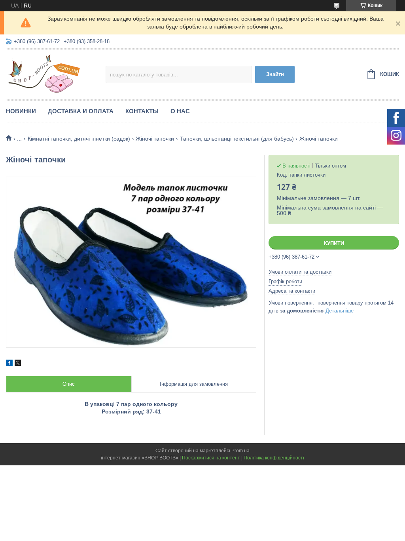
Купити (334, 243)
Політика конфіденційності (274, 458)
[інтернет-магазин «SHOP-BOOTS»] (56, 73)
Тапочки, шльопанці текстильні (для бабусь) (237, 138)
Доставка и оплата (81, 111)
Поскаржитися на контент (211, 458)
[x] (18, 364)
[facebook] (9, 364)
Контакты (142, 111)
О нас (180, 111)
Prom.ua (240, 450)
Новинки (21, 111)
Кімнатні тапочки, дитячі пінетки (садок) (79, 138)
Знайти (275, 74)
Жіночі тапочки (155, 138)
